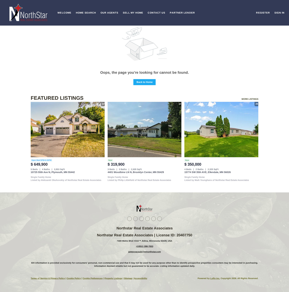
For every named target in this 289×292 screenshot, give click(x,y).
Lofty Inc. (215, 278)
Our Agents (109, 12)
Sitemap (128, 278)
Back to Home (145, 82)
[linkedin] (135, 218)
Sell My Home (133, 12)
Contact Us (156, 12)
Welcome (64, 12)
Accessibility (140, 278)
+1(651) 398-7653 (144, 246)
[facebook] (129, 218)
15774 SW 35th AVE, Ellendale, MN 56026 (207, 172)
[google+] (159, 218)
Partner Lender (182, 12)
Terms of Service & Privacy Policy (48, 278)
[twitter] (141, 218)
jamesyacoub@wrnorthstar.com (144, 251)
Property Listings (113, 278)
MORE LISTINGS (250, 99)
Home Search (86, 12)
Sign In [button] (279, 12)
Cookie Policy (74, 278)
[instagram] (147, 218)
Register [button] (263, 12)
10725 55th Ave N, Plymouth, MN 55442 (53, 172)
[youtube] (153, 218)
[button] (28, 13)
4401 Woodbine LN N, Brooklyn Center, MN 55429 (136, 172)
